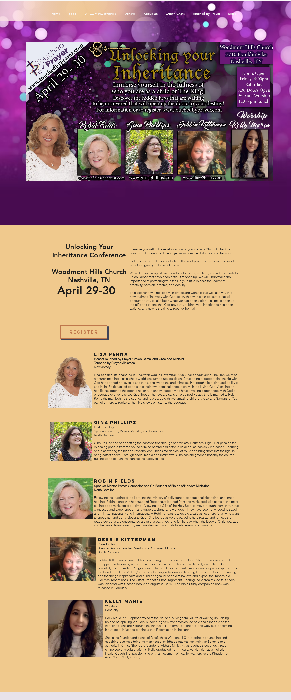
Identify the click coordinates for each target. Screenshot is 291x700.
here (111, 402)
